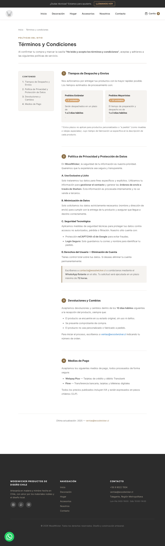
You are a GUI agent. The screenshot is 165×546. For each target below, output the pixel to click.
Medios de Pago (33, 104)
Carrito (154, 13)
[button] (9, 536)
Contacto (120, 13)
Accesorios (88, 13)
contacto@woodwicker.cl (92, 270)
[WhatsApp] (21, 505)
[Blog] (29, 505)
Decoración (58, 13)
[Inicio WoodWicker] (9, 14)
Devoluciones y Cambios (32, 98)
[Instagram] (13, 505)
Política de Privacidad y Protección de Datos (36, 91)
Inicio (44, 13)
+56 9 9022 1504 (118, 487)
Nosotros (105, 13)
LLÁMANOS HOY (104, 3)
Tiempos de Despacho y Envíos (37, 83)
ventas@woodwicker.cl (113, 334)
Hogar (73, 13)
